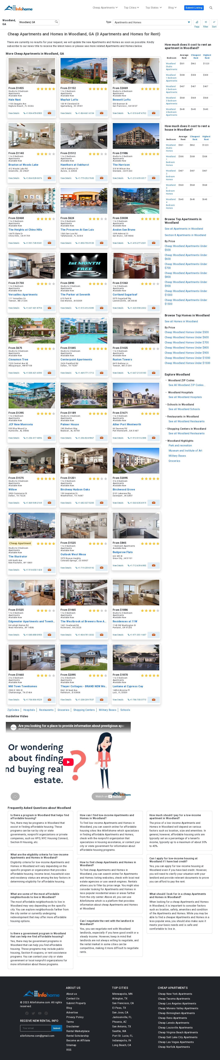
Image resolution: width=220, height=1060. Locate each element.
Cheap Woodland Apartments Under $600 (186, 257)
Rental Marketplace (78, 1031)
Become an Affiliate (78, 1040)
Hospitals (29, 709)
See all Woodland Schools (184, 409)
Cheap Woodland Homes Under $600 (187, 337)
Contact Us (72, 998)
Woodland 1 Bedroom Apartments (171, 78)
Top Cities (130, 7)
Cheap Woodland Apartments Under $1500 (186, 302)
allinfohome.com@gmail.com (37, 1035)
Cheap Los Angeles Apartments (177, 1003)
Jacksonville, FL (122, 1017)
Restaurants (46, 709)
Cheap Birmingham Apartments (176, 1013)
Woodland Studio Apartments (171, 67)
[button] (188, 380)
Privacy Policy (75, 1017)
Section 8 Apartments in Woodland (185, 235)
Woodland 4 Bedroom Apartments (171, 112)
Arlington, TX (120, 998)
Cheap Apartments (104, 7)
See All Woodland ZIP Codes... (187, 385)
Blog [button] (171, 7)
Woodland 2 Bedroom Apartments (171, 89)
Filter (205, 22)
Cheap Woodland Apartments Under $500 (186, 248)
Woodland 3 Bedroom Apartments (171, 101)
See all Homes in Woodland (181, 321)
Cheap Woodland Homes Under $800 (187, 347)
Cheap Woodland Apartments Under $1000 (186, 293)
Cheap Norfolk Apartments (174, 1046)
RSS (69, 1049)
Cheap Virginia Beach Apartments (178, 1032)
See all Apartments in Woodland (184, 228)
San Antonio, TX (121, 1026)
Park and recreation (180, 445)
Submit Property (76, 1003)
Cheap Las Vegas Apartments (176, 1042)
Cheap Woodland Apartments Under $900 (186, 284)
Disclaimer (72, 1026)
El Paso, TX (119, 1007)
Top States (152, 7)
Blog (69, 1007)
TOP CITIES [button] (120, 987)
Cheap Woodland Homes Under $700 (187, 342)
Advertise (72, 1012)
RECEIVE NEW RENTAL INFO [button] (39, 1020)
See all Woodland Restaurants (187, 421)
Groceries (63, 709)
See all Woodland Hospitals (185, 397)
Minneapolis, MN (122, 993)
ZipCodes (13, 709)
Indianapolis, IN (121, 1040)
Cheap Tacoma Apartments (174, 998)
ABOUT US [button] (73, 987)
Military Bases (107, 709)
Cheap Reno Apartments (172, 1018)
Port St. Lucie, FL (122, 1035)
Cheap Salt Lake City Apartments (178, 1037)
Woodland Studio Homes (171, 148)
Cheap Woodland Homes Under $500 (187, 332)
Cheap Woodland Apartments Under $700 (186, 266)
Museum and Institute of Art (185, 450)
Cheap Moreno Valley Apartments (178, 1008)
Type (108, 22)
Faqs (197, 22)
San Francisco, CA (123, 1003)
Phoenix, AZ (119, 1021)
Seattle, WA (119, 1031)
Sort (214, 22)
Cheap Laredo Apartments (173, 1022)
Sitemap (71, 1045)
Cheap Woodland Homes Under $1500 (187, 363)
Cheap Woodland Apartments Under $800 (186, 275)
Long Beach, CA (121, 1045)
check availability (49, 113)
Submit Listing (194, 7)
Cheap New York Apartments (175, 993)
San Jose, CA (120, 1012)
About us (71, 993)
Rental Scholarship (77, 1035)
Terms (70, 1021)
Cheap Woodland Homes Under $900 (187, 352)
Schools (125, 709)
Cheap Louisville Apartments (175, 1027)
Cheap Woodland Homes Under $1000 (187, 357)
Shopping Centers (84, 709)
